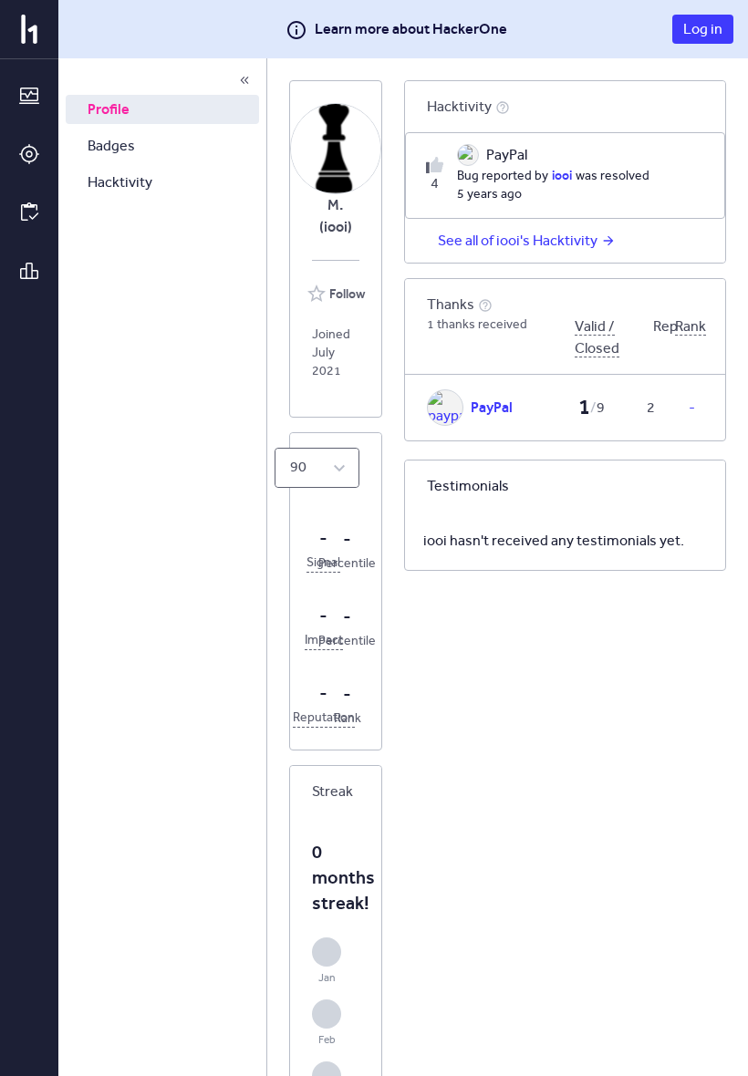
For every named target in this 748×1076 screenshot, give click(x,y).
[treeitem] (162, 109)
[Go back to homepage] (29, 29)
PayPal (492, 407)
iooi (562, 175)
